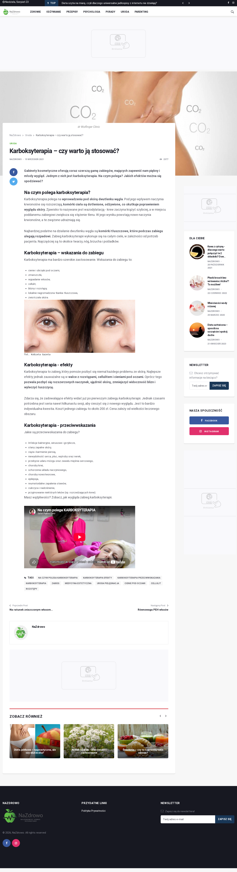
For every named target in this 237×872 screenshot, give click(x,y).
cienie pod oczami (135, 583)
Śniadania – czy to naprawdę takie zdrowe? (143, 751)
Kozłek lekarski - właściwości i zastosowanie (89, 751)
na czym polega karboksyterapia (58, 578)
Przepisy (72, 11)
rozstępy (31, 589)
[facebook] (228, 3)
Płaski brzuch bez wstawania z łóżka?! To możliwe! (218, 281)
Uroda (125, 11)
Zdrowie (35, 11)
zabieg (55, 583)
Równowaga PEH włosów (153, 609)
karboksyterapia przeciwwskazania (138, 578)
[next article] (183, 3)
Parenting (141, 11)
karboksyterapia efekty (97, 578)
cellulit (156, 583)
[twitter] (14, 181)
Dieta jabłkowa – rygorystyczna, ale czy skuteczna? (35, 751)
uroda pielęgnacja (108, 583)
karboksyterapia (36, 583)
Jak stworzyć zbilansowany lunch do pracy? (87, 3)
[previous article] (189, 3)
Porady (110, 11)
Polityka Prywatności (93, 810)
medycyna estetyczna (78, 583)
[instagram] (233, 3)
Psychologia (91, 11)
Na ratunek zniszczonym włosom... (31, 609)
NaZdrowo (15, 135)
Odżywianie (53, 11)
